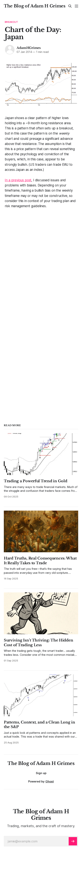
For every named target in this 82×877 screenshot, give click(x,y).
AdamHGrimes (29, 48)
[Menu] (76, 6)
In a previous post (18, 180)
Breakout (11, 21)
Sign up (41, 773)
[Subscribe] (73, 841)
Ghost (49, 781)
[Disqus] (41, 256)
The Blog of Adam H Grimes (34, 6)
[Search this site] (70, 6)
